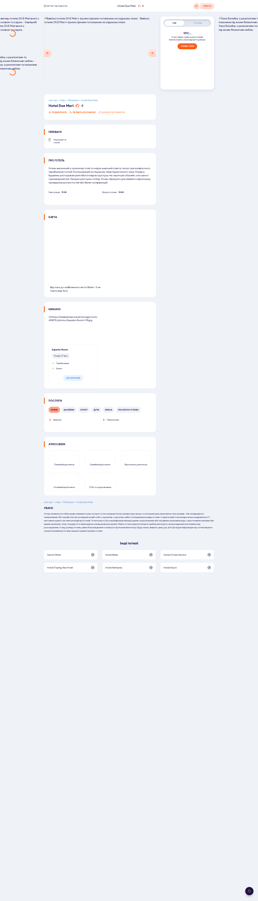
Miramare (73, 100)
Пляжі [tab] (54, 409)
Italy (62, 100)
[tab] (174, 23)
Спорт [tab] (84, 409)
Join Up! (53, 100)
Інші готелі (129, 543)
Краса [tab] (108, 409)
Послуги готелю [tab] (128, 409)
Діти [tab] (96, 409)
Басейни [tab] (69, 409)
